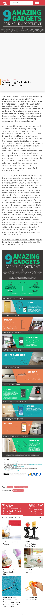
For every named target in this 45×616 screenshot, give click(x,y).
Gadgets (24, 487)
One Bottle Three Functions (31, 571)
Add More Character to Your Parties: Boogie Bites (32, 544)
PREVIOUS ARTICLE (8, 506)
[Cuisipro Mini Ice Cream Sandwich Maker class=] (11, 558)
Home (16, 487)
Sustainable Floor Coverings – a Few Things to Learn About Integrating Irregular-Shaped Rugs (11, 602)
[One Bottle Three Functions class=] (33, 558)
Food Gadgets (18, 490)
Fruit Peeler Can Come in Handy (31, 599)
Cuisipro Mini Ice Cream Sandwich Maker (9, 572)
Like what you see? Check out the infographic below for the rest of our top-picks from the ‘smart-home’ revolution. (22, 242)
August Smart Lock (18, 175)
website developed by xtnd (22, 615)
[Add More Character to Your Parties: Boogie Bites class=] (33, 530)
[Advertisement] (22, 55)
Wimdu (28, 161)
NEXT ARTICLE (35, 505)
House (10, 487)
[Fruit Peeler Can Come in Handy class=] (33, 586)
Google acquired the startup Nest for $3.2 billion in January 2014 (22, 141)
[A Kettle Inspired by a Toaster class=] (11, 530)
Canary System (18, 207)
